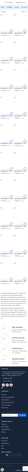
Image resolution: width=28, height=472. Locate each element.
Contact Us (4, 424)
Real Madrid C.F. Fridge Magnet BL (7, 61)
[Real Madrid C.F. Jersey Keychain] (7, 105)
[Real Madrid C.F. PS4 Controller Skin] (7, 160)
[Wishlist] (12, 15)
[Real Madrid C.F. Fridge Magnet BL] (7, 50)
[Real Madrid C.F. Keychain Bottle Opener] (7, 77)
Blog (3, 446)
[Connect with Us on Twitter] (8, 388)
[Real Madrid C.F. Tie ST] (7, 243)
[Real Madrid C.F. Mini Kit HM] (20, 270)
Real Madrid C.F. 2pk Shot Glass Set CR (20, 88)
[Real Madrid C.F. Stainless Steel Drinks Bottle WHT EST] (20, 22)
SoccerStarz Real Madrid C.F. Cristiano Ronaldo (7, 33)
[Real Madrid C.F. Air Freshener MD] (20, 132)
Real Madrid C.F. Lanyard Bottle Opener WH (20, 116)
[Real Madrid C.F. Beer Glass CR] (7, 132)
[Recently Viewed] (25, 469)
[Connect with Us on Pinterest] (11, 385)
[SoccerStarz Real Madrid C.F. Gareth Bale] (20, 188)
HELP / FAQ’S (5, 427)
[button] (11, 31)
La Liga (17, 7)
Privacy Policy (5, 407)
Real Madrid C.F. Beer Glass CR (7, 143)
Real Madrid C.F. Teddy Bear (20, 226)
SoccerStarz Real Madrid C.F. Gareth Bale (20, 198)
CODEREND (18, 470)
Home (2, 7)
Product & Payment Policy (8, 402)
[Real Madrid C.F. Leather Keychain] (7, 188)
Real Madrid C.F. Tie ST (7, 254)
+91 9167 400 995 (7, 381)
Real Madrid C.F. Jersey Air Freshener (7, 281)
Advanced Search (6, 429)
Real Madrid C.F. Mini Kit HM (20, 281)
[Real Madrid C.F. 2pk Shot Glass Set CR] (20, 77)
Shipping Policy (5, 400)
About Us (4, 394)
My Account (4, 440)
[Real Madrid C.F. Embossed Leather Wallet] (20, 50)
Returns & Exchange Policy (8, 397)
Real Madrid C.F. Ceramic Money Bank (20, 171)
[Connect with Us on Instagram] (7, 385)
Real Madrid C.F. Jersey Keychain (7, 116)
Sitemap (3, 432)
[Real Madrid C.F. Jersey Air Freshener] (7, 270)
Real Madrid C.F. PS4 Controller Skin (7, 171)
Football (9, 7)
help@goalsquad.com (8, 378)
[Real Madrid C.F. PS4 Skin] (7, 215)
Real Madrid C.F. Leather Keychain (7, 198)
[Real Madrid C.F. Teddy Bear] (20, 215)
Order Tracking (5, 443)
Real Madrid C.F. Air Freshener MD (20, 143)
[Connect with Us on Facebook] (3, 385)
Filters (4, 12)
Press (3, 448)
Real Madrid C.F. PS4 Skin (7, 226)
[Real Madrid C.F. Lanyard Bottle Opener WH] (20, 105)
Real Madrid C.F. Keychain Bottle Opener (7, 88)
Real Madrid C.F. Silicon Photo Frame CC (20, 254)
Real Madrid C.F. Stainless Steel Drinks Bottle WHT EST (20, 33)
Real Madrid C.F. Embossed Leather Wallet (20, 61)
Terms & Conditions (6, 405)
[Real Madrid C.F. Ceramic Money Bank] (20, 160)
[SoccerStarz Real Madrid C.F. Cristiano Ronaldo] (7, 22)
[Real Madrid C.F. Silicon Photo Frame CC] (20, 243)
